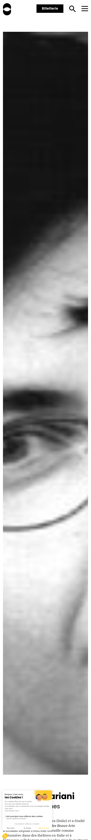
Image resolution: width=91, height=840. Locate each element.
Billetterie (50, 8)
